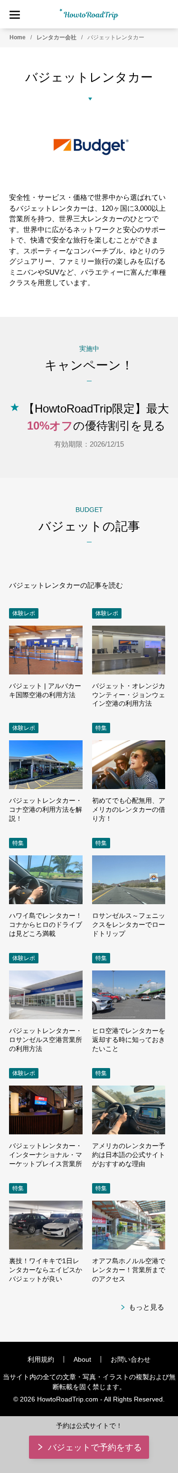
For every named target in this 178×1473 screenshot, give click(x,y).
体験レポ (23, 613)
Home (17, 37)
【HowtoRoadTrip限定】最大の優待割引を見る (96, 417)
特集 (101, 728)
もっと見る (146, 1307)
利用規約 (41, 1359)
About (82, 1359)
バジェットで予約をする (95, 1447)
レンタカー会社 (56, 37)
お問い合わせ (130, 1359)
